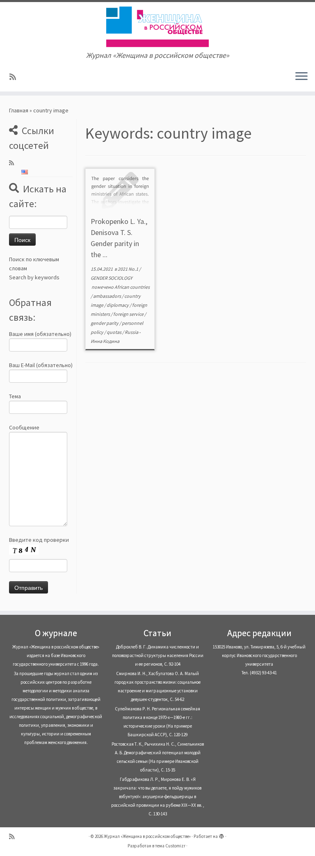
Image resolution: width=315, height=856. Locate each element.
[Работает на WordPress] (221, 835)
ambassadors (107, 296)
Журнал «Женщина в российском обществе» (147, 836)
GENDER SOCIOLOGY (111, 278)
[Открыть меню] (301, 77)
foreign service (128, 314)
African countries (132, 287)
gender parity (105, 323)
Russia (132, 332)
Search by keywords (34, 277)
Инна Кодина (105, 341)
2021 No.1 (128, 269)
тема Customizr (170, 846)
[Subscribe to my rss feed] (15, 77)
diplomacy (118, 305)
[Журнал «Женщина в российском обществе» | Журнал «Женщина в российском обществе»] (157, 26)
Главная (18, 110)
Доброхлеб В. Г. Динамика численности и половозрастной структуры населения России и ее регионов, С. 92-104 (157, 655)
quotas (114, 332)
